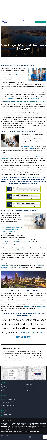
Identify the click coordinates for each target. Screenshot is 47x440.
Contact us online (28, 306)
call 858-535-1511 (15, 267)
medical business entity (28, 146)
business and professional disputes (13, 250)
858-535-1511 (35, 98)
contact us (31, 257)
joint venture (30, 148)
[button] (23, 21)
